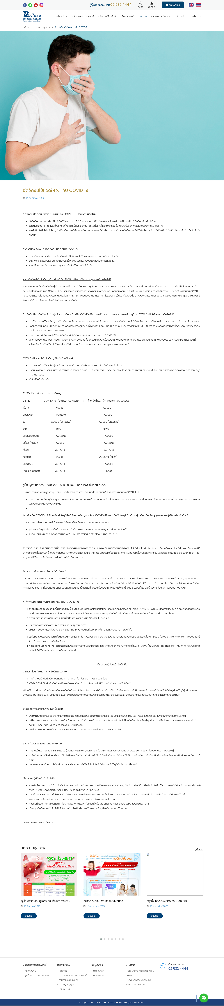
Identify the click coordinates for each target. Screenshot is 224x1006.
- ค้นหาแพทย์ (29, 971)
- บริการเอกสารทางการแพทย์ (72, 975)
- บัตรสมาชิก (97, 971)
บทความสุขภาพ (43, 27)
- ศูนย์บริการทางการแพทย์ (36, 975)
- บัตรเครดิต (97, 975)
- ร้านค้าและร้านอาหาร (67, 980)
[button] (101, 939)
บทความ (142, 16)
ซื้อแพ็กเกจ (174, 5)
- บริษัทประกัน (64, 989)
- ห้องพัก (62, 971)
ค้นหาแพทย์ (127, 16)
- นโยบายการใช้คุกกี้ (136, 984)
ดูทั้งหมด (199, 849)
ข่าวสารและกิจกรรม (161, 16)
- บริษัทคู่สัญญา (65, 984)
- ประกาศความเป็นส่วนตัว (138, 980)
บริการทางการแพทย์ (83, 16)
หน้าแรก (26, 27)
